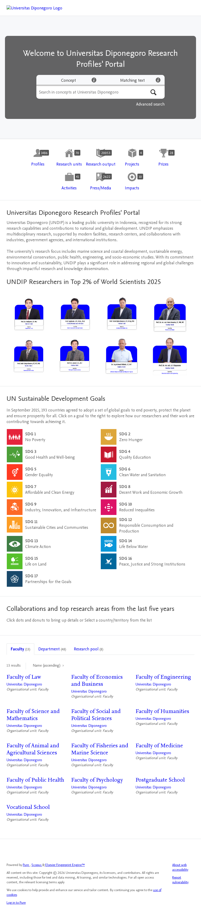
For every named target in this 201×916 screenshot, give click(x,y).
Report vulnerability (180, 880)
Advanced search (150, 104)
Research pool (88, 649)
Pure (26, 865)
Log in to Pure (16, 902)
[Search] (153, 92)
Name (46, 665)
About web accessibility (180, 867)
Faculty (20, 649)
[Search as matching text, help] (158, 80)
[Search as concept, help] (94, 80)
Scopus (36, 865)
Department (52, 649)
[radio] (68, 80)
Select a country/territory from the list (118, 620)
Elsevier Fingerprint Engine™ (65, 865)
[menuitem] (37, 158)
